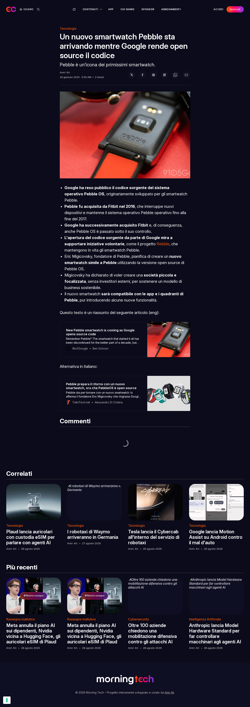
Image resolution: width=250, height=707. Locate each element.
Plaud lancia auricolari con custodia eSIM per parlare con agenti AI (30, 537)
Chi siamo (127, 9)
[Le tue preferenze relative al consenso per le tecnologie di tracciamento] (7, 700)
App (110, 9)
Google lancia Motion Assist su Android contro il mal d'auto (215, 537)
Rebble (163, 244)
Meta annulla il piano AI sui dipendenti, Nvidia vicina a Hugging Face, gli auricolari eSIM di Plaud (33, 634)
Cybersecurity (138, 619)
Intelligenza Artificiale (205, 619)
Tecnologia (68, 28)
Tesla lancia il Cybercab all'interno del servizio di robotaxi (153, 537)
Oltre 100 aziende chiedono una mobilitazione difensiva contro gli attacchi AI (152, 634)
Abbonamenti (171, 9)
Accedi (218, 9)
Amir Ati (65, 72)
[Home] (74, 9)
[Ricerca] (38, 9)
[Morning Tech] (11, 9)
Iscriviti (235, 9)
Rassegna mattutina (20, 619)
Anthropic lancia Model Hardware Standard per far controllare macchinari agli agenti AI (215, 634)
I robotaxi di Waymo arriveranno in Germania (92, 534)
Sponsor (147, 9)
